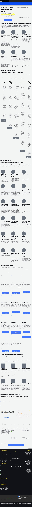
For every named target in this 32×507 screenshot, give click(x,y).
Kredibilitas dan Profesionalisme (26, 35)
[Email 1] (18, 466)
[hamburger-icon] (9, 3)
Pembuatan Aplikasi (28, 455)
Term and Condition (3, 482)
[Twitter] (13, 466)
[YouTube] (20, 466)
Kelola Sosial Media (28, 464)
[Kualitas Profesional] (3, 366)
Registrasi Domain (28, 453)
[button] (16, 403)
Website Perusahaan (28, 473)
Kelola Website (28, 462)
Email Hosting (28, 456)
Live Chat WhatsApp (4, 175)
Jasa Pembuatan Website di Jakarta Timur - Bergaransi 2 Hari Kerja (9, 412)
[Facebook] (11, 466)
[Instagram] (15, 466)
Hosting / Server (28, 454)
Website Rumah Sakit (28, 472)
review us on (6, 417)
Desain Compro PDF (28, 461)
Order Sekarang (3, 120)
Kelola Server (28, 463)
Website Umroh (28, 469)
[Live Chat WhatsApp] (3, 172)
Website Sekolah (28, 471)
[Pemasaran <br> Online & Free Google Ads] (13, 32)
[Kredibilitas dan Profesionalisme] (24, 32)
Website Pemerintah (4, 322)
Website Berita (13, 322)
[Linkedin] (17, 466)
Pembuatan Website (28, 452)
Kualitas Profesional (4, 369)
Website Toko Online (28, 470)
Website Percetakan (4, 302)
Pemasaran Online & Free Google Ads (15, 36)
